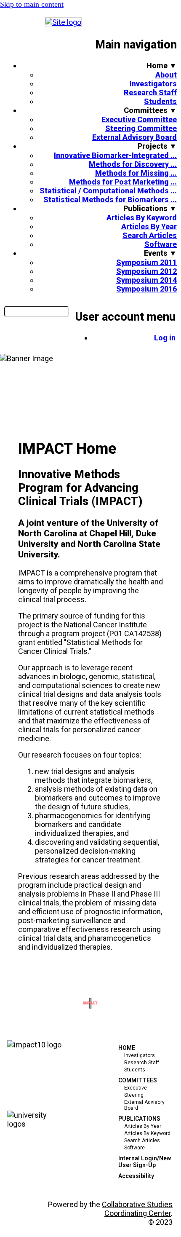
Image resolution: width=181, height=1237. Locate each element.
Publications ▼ (150, 208)
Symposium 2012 (146, 271)
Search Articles (149, 235)
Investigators (153, 83)
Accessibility (136, 1176)
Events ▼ (160, 253)
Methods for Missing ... (136, 173)
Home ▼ (161, 65)
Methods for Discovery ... (133, 164)
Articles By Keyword (141, 217)
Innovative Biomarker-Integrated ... (115, 155)
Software (160, 244)
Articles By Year (149, 226)
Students (160, 101)
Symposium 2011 (146, 262)
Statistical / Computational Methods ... (108, 190)
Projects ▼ (157, 146)
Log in (165, 337)
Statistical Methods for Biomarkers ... (110, 199)
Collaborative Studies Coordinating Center (137, 1209)
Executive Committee (139, 119)
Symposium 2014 (146, 280)
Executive (135, 1088)
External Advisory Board (134, 137)
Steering (134, 1095)
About (166, 74)
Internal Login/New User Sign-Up (144, 1161)
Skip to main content (32, 4)
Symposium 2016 (146, 288)
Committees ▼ (150, 110)
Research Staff (150, 92)
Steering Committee (141, 128)
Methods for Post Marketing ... (123, 181)
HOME (126, 1047)
